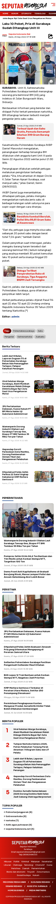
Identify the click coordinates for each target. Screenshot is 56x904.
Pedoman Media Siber (14, 882)
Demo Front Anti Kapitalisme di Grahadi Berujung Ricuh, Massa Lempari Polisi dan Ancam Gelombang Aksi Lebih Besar (27, 574)
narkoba (12, 820)
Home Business (16, 890)
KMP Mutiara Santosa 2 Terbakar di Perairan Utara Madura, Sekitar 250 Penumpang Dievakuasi (23, 691)
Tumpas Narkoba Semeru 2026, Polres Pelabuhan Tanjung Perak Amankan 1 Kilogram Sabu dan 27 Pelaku (31, 748)
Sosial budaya (24, 875)
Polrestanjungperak (19, 812)
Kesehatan (47, 861)
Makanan (35, 861)
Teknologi (40, 13)
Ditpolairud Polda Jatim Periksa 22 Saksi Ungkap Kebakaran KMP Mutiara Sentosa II (15, 476)
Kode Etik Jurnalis (37, 886)
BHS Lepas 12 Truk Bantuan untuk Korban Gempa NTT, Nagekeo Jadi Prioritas (26, 676)
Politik (16, 861)
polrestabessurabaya (23, 331)
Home (5, 13)
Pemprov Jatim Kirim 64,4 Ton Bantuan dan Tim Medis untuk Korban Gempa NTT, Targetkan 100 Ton (28, 559)
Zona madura (43, 872)
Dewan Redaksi (14, 886)
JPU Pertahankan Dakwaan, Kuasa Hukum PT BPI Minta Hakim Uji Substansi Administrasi (16, 410)
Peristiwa (15, 868)
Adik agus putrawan (19, 824)
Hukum (14, 13)
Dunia (49, 865)
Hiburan (7, 861)
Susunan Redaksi (40, 882)
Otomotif (26, 13)
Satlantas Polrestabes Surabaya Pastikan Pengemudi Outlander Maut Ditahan (27, 663)
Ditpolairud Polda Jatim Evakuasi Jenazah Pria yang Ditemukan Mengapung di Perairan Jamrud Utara (27, 650)
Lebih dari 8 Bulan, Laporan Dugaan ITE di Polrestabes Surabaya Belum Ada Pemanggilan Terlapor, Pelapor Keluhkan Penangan (15, 362)
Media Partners (37, 890)
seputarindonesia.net (19, 34)
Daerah (25, 868)
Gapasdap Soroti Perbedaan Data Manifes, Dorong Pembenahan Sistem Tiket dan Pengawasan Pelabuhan (15, 454)
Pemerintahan (38, 868)
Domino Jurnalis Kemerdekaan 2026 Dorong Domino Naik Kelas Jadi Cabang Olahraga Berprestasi (32, 794)
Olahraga (17, 865)
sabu (40, 331)
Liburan (7, 865)
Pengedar (9, 336)
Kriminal (25, 861)
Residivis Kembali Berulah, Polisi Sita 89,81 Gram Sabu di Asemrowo (34, 219)
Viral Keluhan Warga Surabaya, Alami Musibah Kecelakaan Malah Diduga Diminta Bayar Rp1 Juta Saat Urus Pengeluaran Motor (16, 387)
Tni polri (31, 872)
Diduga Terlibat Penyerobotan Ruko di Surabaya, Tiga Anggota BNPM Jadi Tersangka (32, 275)
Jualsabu (40, 336)
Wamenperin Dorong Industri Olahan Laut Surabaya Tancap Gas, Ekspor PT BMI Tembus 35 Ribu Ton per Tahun (15, 431)
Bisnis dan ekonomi (15, 872)
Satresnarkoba (24, 336)
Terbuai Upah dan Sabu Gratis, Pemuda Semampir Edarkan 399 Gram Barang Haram (33, 133)
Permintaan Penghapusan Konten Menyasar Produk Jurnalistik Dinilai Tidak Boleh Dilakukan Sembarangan (27, 706)
